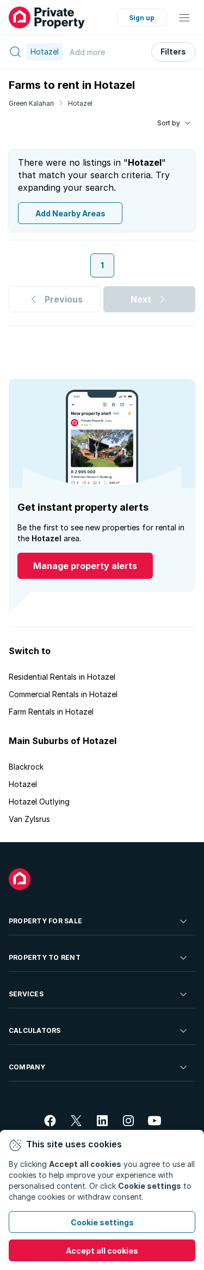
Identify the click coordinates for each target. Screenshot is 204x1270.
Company (27, 1067)
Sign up (141, 18)
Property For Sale (45, 921)
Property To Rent (45, 957)
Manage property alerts (85, 565)
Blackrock (26, 766)
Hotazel (80, 103)
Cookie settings (102, 1222)
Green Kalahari (31, 103)
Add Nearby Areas (70, 213)
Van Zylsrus (29, 819)
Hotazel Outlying (39, 801)
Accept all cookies (102, 1250)
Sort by (168, 123)
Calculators (35, 1030)
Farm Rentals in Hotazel (51, 711)
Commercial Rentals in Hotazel (63, 694)
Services (26, 994)
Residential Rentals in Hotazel (62, 676)
